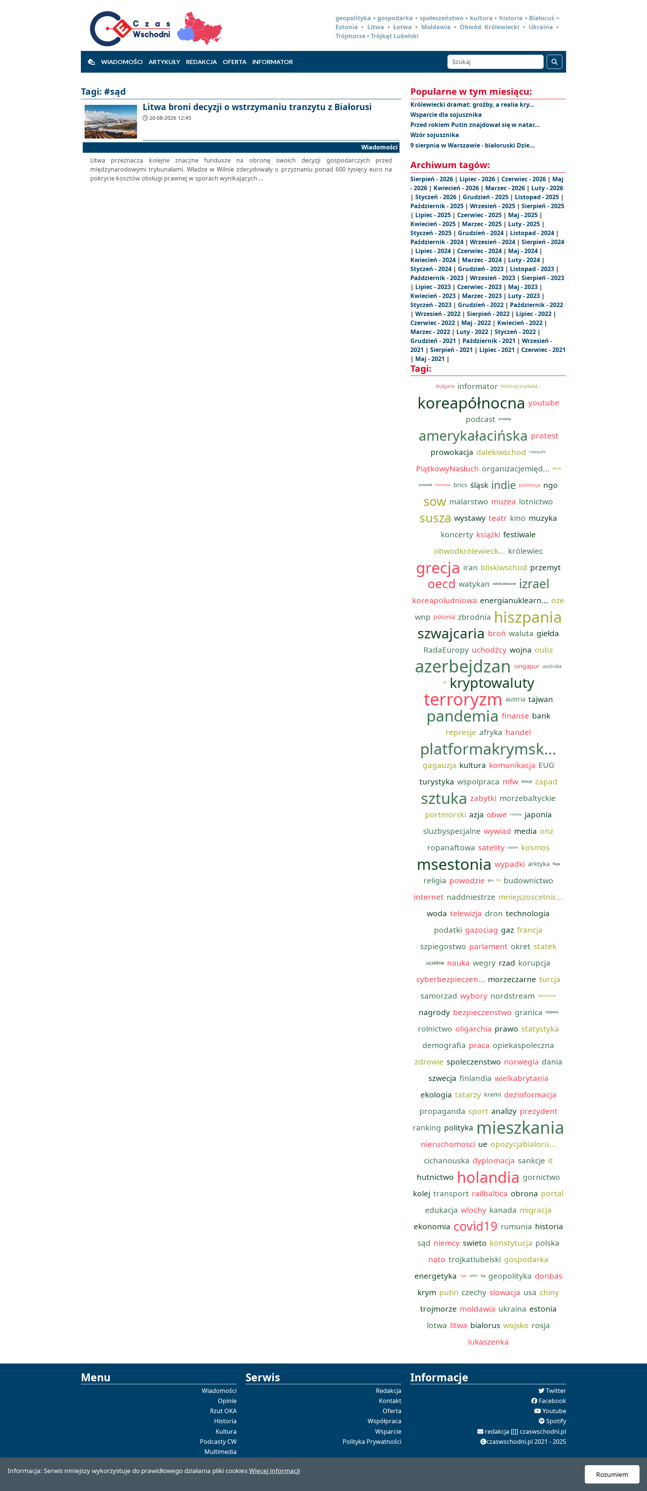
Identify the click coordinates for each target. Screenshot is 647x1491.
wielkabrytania (522, 1078)
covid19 (475, 1226)
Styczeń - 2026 (436, 197)
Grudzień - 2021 (434, 341)
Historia (225, 1421)
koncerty (457, 534)
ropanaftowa (451, 847)
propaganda (442, 1111)
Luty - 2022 (473, 332)
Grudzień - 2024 (481, 233)
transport (451, 1193)
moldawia (477, 1308)
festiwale (519, 534)
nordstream (512, 995)
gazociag (481, 929)
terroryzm (463, 699)
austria (515, 699)
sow (434, 501)
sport (478, 1111)
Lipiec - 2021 (497, 350)
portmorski (445, 814)
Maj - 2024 (523, 251)
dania (552, 1061)
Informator (272, 61)
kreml (492, 1094)
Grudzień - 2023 (481, 269)
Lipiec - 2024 (433, 251)
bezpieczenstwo (482, 1012)
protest (544, 435)
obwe (497, 814)
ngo (550, 485)
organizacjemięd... (516, 468)
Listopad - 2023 (533, 269)
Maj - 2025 (523, 215)
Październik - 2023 (437, 278)
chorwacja (442, 485)
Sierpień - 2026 (432, 179)
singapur (527, 666)
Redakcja (201, 61)
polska (547, 1243)
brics (460, 484)
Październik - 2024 (437, 242)
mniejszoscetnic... (530, 897)
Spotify (556, 1421)
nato (437, 1259)
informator (478, 386)
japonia (538, 814)
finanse (515, 715)
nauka (458, 962)
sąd (424, 1243)
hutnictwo (435, 1177)
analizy (504, 1111)
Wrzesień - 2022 (438, 314)
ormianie (425, 485)
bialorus (485, 1325)
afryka (490, 732)
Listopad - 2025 (538, 197)
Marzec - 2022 (431, 332)
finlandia (475, 1078)
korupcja (534, 962)
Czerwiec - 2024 (480, 251)
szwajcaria (451, 633)
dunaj (557, 468)
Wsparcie (388, 1431)
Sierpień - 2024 (543, 242)
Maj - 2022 (476, 323)
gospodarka (526, 1259)
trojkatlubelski (475, 1259)
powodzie (467, 880)
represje (461, 732)
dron (494, 913)
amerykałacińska (473, 435)
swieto (475, 1243)
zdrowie (429, 1061)
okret (521, 946)
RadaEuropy (446, 649)
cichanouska (447, 1160)
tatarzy (468, 1094)
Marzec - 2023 (482, 296)
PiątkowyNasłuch (447, 468)
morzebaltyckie (527, 798)
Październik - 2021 (489, 341)
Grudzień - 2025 (486, 197)
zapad (546, 781)
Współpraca (384, 1421)
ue (482, 1144)
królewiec (525, 551)
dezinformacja (530, 1094)
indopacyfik (537, 452)
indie (503, 484)
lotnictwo (536, 501)
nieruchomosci (448, 1144)
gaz (507, 929)
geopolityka (510, 1275)
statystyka (540, 1028)
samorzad (438, 995)
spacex (513, 847)
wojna (521, 649)
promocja (529, 485)
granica (529, 1012)
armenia (504, 419)
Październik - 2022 (536, 305)
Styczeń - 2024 (431, 269)
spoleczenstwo (474, 1061)
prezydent (539, 1111)
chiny (549, 1292)
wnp (423, 616)
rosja (541, 1325)
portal (552, 1193)
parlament (488, 946)
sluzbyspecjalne (452, 831)
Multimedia (220, 1452)
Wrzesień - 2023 (493, 278)
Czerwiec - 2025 (480, 215)
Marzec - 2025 (482, 224)
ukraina (512, 1308)
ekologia (436, 1094)
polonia (444, 616)
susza (435, 518)
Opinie (227, 1401)
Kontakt (390, 1401)
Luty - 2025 (524, 224)
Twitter (556, 1391)
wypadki (510, 864)
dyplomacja (494, 1160)
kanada (503, 1210)
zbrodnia (474, 616)
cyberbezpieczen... (450, 979)
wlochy (473, 1210)
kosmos (535, 847)
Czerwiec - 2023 (480, 287)
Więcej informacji (274, 1470)
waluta (521, 633)
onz (546, 831)
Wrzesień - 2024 (493, 242)
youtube (543, 402)
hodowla (552, 1012)
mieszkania (520, 1127)
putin (449, 1292)
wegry (484, 962)
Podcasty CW (218, 1441)
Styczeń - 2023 (431, 305)
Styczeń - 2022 (516, 332)
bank (541, 715)
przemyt (545, 567)
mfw (510, 781)
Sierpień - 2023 (543, 278)
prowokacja (452, 452)
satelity (491, 847)
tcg (483, 1275)
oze (557, 600)
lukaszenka (488, 1341)
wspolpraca (478, 781)
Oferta (234, 61)
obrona (524, 1193)
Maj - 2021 (430, 359)
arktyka (539, 863)
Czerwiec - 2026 (524, 179)
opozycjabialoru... (523, 1144)
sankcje (531, 1160)
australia (552, 666)
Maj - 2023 (523, 287)
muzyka (543, 518)
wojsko (516, 1325)
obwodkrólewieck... (469, 551)
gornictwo (541, 1177)
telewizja (466, 913)
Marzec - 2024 (482, 260)
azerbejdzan (463, 666)
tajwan (540, 699)
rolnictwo (435, 1028)
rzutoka (516, 814)
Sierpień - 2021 (452, 350)
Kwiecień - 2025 (433, 224)
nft (445, 682)
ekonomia (432, 1226)
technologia (528, 913)
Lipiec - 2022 (534, 314)
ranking (427, 1127)
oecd (442, 584)
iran (470, 567)
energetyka (435, 1275)
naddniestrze (471, 897)
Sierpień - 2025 (543, 206)
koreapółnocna (471, 402)
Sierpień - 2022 (489, 314)
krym (426, 1292)
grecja (438, 567)
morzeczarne (512, 979)
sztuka (444, 798)
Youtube (554, 1411)
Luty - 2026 (547, 188)
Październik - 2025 (437, 206)
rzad (507, 962)
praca (479, 1045)
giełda (548, 633)
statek (545, 946)
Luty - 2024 (524, 260)
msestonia (454, 864)
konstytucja (511, 1243)
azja (476, 814)
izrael (534, 584)
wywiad (497, 831)
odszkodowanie (504, 583)
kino (518, 518)
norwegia (521, 1061)
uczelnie (435, 962)
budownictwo (528, 880)
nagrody (434, 1012)
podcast (480, 419)
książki (488, 534)
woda (437, 913)
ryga (463, 1275)
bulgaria (445, 386)
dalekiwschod (501, 452)
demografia (444, 1045)
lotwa (437, 1325)
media (525, 831)
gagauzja (439, 765)
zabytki (483, 798)
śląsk (479, 485)
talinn (474, 1275)
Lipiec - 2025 (433, 215)
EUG (546, 765)
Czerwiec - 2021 (543, 350)
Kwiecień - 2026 (457, 188)
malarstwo (468, 501)
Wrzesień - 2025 (493, 206)
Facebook (552, 1401)
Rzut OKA (223, 1411)
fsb (498, 880)
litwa (458, 1325)
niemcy (447, 1243)
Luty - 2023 (524, 296)
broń (497, 633)
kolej (421, 1193)
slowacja (504, 1292)
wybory (473, 995)
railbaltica (490, 1193)
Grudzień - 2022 (481, 305)
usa (530, 1292)
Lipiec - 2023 (433, 287)
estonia (543, 1308)
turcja (550, 979)
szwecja (442, 1078)
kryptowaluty (492, 682)
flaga (556, 864)
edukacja (441, 1210)
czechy (474, 1292)
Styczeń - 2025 (431, 233)
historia (549, 1226)
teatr (498, 518)
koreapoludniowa (444, 600)
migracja (536, 1210)
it (550, 1160)
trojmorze (438, 1308)
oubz (544, 649)
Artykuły (164, 61)
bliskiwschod (504, 567)
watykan (474, 584)
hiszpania (528, 616)
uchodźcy (489, 649)
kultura (472, 765)
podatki (448, 929)
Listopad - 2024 (533, 233)
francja (530, 929)
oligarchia (473, 1028)
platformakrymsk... (488, 748)
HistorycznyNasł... (520, 386)
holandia (488, 1177)
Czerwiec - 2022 (433, 323)
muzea (503, 501)
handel (518, 732)
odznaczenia (547, 995)
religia (434, 880)
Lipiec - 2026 (477, 179)
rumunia (516, 1226)
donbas (548, 1275)
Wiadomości (122, 61)
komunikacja (512, 765)
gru (490, 880)
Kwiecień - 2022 (520, 323)
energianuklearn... (514, 600)
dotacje (526, 781)
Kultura (226, 1431)
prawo (506, 1028)
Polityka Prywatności (372, 1441)
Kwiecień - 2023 (433, 296)
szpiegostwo (443, 946)
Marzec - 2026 (505, 188)
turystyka (436, 781)
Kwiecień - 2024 (433, 260)
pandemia (462, 715)
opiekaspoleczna (523, 1045)
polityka (458, 1127)
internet (429, 897)
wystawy (470, 518)
